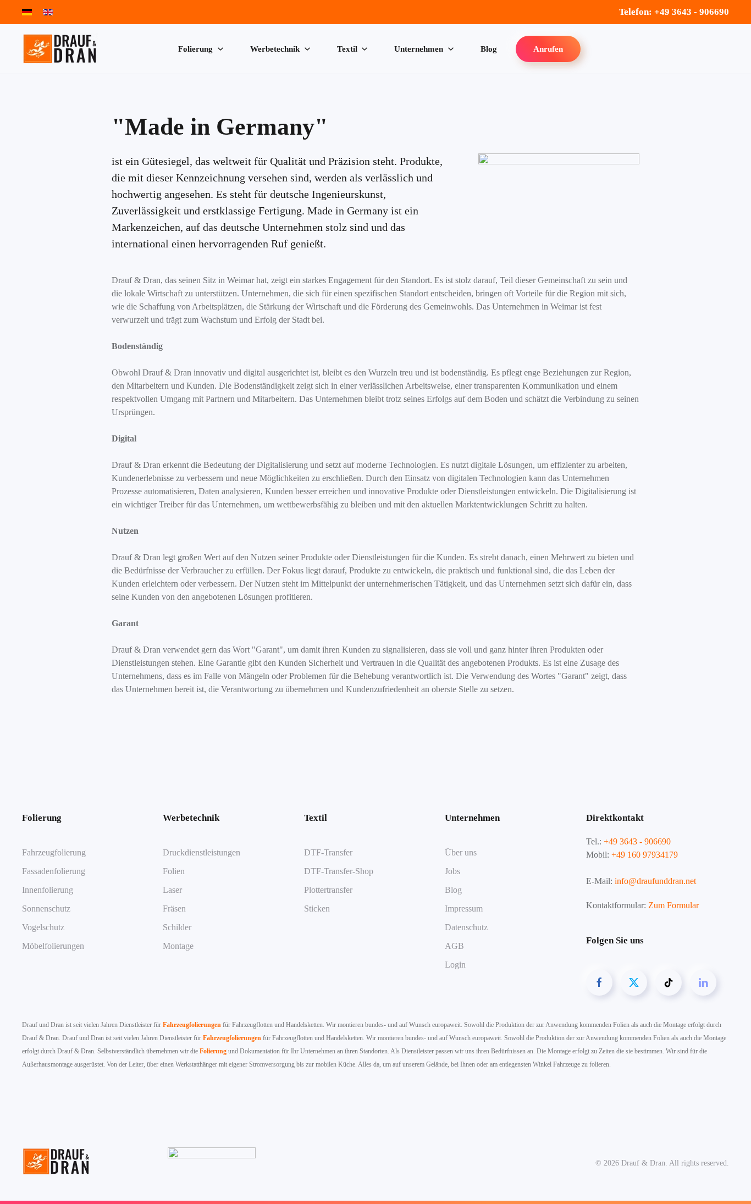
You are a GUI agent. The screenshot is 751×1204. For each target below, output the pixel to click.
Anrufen (548, 49)
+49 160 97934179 (644, 854)
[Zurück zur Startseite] (62, 49)
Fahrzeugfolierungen (192, 1025)
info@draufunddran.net (655, 881)
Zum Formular (673, 905)
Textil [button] (347, 49)
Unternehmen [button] (418, 49)
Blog (489, 49)
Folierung (213, 1051)
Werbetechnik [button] (275, 49)
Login (455, 964)
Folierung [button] (195, 49)
